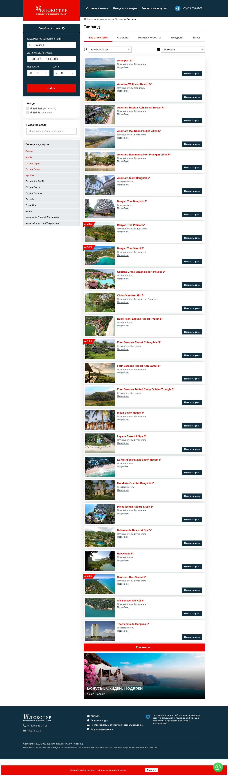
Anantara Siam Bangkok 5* (133, 177)
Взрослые (33, 66)
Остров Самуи (33, 169)
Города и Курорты (149, 37)
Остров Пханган (34, 193)
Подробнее (123, 67)
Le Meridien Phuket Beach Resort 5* (139, 459)
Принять (151, 770)
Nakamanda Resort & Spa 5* (134, 530)
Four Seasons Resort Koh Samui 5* (139, 365)
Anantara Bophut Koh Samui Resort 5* (141, 107)
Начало (90, 19)
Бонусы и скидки (125, 8)
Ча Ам (29, 211)
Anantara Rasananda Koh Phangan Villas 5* (144, 154)
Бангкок (30, 151)
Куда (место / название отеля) (44, 38)
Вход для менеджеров (101, 729)
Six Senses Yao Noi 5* (130, 600)
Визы (196, 37)
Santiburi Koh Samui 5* (131, 577)
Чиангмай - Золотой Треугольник (42, 217)
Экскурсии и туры (154, 8)
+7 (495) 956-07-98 (36, 725)
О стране (122, 37)
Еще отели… (144, 647)
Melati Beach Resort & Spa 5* (135, 506)
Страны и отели (97, 8)
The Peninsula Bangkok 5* (133, 624)
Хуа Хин (30, 175)
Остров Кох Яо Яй (35, 181)
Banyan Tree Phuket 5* (131, 225)
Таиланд (119, 19)
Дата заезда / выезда (39, 52)
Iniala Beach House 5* (130, 412)
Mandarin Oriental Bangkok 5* (135, 483)
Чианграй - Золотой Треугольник (42, 223)
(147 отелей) (49, 108)
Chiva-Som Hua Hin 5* (130, 295)
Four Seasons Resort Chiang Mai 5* (139, 342)
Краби (29, 157)
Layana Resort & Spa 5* (131, 436)
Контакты (95, 716)
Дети (56, 66)
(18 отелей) (46, 112)
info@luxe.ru (34, 730)
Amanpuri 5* (124, 60)
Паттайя (30, 199)
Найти (51, 88)
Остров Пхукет (33, 163)
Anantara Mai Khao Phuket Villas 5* (139, 130)
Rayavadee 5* (125, 553)
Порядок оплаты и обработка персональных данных (117, 725)
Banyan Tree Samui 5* (130, 248)
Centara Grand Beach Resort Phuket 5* (141, 271)
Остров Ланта (33, 187)
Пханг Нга (31, 205)
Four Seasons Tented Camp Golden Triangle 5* (145, 389)
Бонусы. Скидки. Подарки (115, 688)
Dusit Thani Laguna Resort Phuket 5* (140, 318)
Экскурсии (176, 37)
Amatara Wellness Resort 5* (134, 84)
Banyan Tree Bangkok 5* (132, 201)
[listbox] (110, 50)
